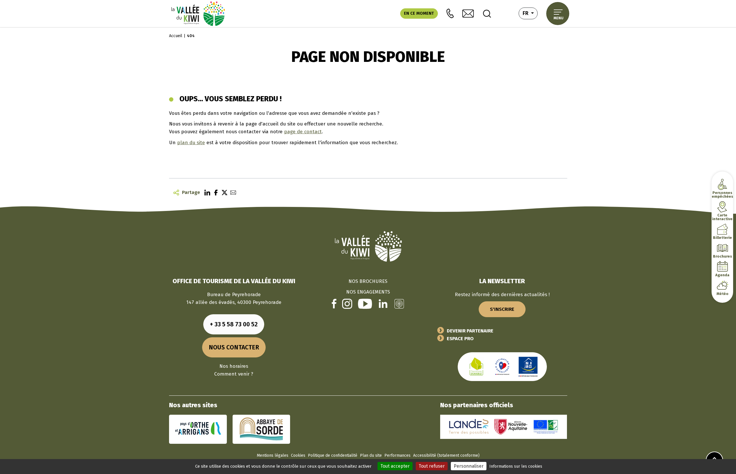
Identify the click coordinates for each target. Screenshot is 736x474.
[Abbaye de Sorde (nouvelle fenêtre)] (261, 429)
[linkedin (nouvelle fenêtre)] (383, 303)
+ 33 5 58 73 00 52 (234, 324)
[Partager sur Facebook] (214, 192)
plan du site (191, 143)
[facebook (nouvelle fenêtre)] (334, 303)
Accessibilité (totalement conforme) (446, 455)
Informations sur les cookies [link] (515, 466)
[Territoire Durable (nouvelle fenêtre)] (476, 366)
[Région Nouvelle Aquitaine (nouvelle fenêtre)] (510, 427)
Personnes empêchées (722, 195)
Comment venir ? (233, 374)
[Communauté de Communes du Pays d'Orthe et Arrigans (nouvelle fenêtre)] (198, 429)
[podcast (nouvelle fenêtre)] (399, 303)
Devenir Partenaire (470, 331)
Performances (397, 455)
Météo (722, 294)
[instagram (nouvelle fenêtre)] (347, 303)
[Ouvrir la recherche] (487, 13)
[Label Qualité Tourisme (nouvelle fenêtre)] (502, 366)
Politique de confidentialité (332, 455)
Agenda (722, 275)
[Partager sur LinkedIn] (206, 192)
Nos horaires (233, 366)
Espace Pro (460, 339)
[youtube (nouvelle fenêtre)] (365, 303)
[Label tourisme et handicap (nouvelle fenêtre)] (528, 366)
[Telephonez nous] (450, 13)
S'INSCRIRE (502, 309)
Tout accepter (395, 466)
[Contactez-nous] (468, 13)
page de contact (303, 132)
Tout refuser (432, 466)
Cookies (298, 455)
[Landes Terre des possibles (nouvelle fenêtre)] (468, 427)
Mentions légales (272, 455)
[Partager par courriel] (231, 192)
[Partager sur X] (223, 192)
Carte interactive (722, 217)
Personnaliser (469, 466)
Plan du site (371, 455)
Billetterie (722, 237)
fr (530, 13)
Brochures (722, 256)
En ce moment (419, 13)
